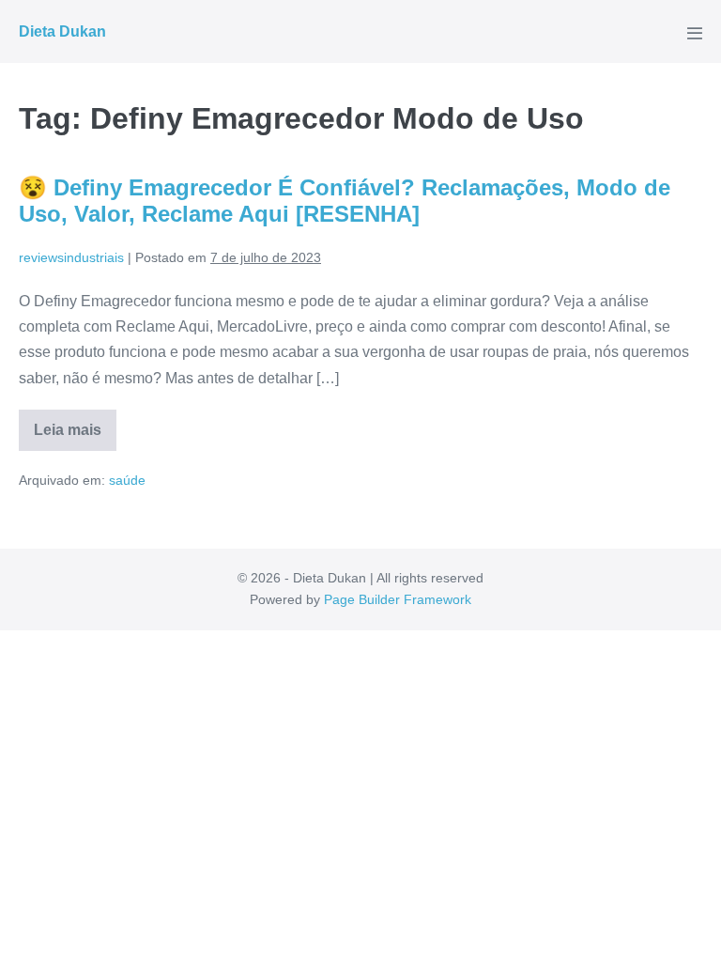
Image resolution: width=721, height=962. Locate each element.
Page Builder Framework (397, 599)
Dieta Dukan (62, 31)
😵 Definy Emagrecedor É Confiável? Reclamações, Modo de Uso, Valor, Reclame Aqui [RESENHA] (344, 201)
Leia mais (75, 436)
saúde (127, 480)
